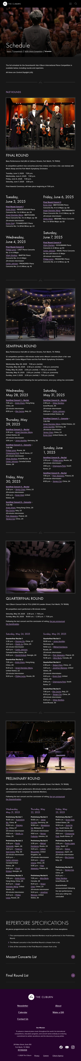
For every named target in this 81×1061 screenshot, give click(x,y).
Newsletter (22, 1005)
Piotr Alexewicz (12, 516)
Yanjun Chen (20, 489)
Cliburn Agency (58, 1055)
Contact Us (22, 1019)
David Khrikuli (20, 655)
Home (9, 51)
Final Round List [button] (17, 975)
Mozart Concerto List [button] (21, 957)
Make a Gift (58, 1012)
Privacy (36, 1055)
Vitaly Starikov (11, 255)
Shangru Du (20, 641)
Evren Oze (10, 223)
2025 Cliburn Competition (34, 51)
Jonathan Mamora (60, 668)
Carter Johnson (12, 263)
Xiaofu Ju (19, 644)
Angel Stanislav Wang (14, 215)
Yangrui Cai (10, 519)
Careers (46, 1055)
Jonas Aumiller (21, 440)
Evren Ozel (47, 205)
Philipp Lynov (11, 249)
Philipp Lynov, (58, 460)
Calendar (22, 1012)
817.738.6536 (22, 1050)
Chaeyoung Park (12, 453)
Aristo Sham (11, 209)
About (58, 1005)
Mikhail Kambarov (60, 647)
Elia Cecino (19, 411)
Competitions (17, 51)
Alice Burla (57, 658)
